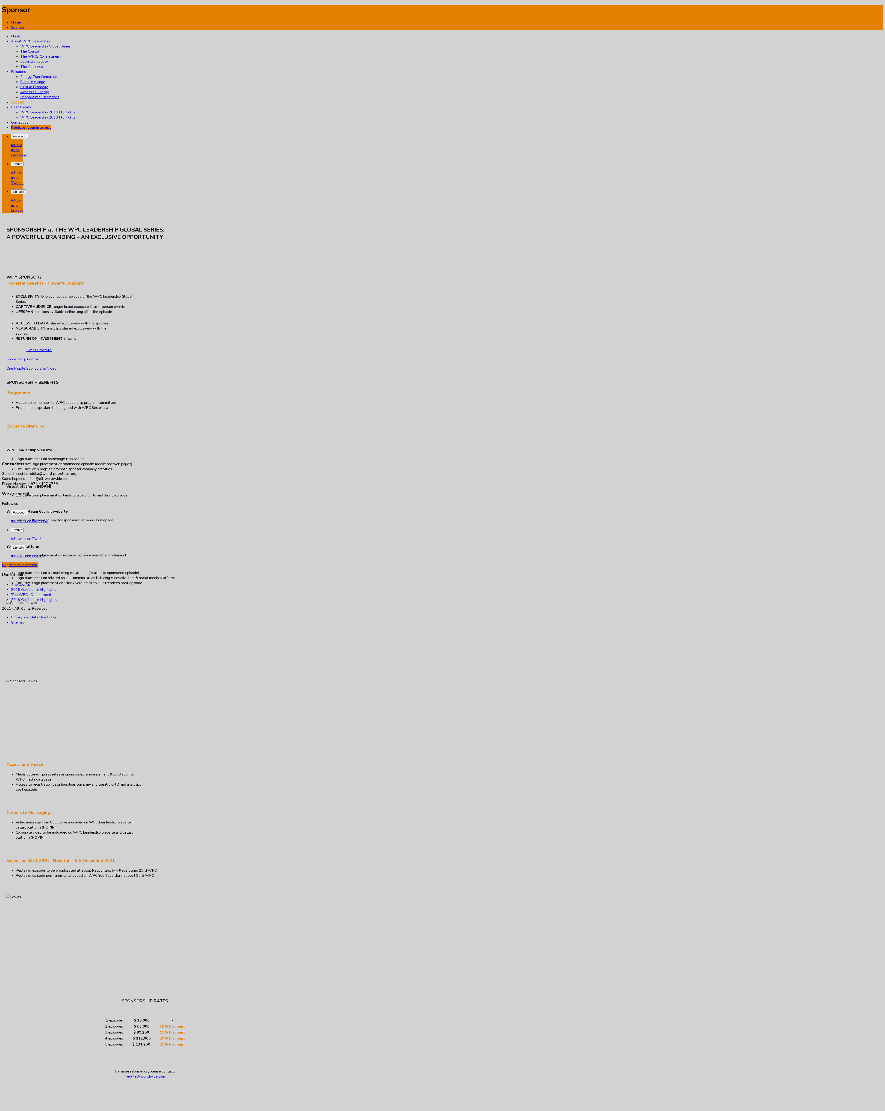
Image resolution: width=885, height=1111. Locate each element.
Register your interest (20, 564)
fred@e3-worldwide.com (145, 1076)
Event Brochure (39, 350)
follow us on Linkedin (17, 205)
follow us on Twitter (17, 177)
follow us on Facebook (19, 150)
